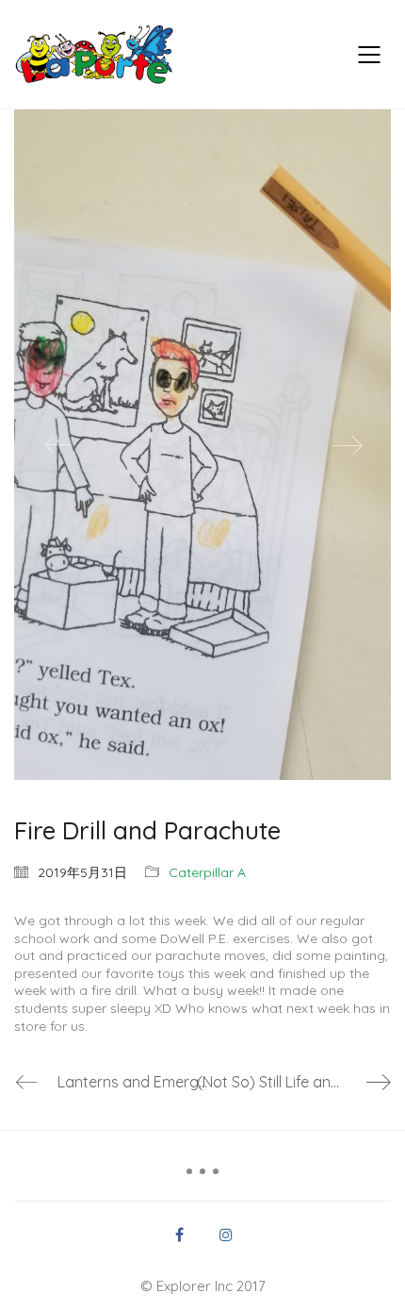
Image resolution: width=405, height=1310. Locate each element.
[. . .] (202, 1177)
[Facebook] (179, 1234)
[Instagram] (226, 1234)
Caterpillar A (207, 872)
